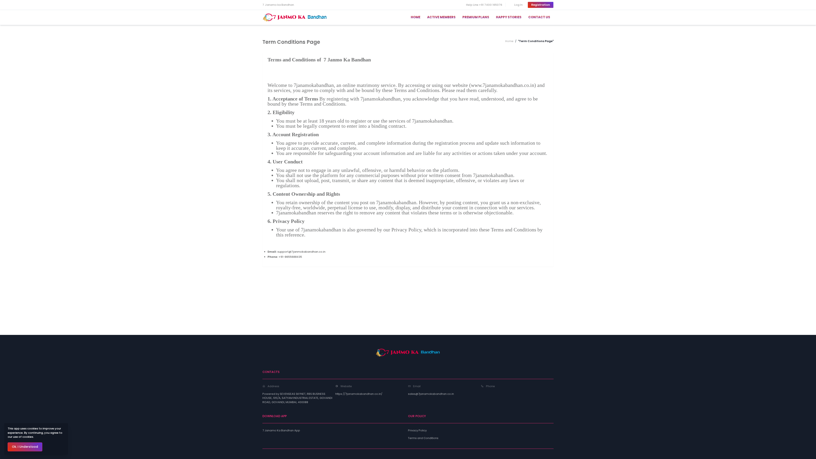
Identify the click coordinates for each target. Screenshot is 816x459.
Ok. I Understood (25, 447)
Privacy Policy (417, 430)
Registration (540, 5)
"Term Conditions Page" (536, 41)
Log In (518, 5)
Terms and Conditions (423, 438)
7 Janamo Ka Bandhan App (281, 430)
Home (509, 41)
